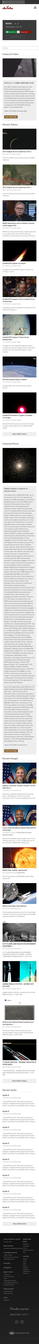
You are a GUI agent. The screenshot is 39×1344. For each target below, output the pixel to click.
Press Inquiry (9, 1289)
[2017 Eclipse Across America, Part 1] (19, 175)
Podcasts (25, 1269)
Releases (25, 1244)
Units (6, 1297)
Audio (24, 1265)
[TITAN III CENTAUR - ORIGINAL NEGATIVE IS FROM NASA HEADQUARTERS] (19, 1050)
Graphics (25, 1267)
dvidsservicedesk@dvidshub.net (13, 1248)
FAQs (5, 1278)
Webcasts (26, 1273)
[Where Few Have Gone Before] (19, 894)
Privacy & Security (9, 1276)
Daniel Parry (21, 873)
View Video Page (10, 117)
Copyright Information (10, 1280)
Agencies (6, 1300)
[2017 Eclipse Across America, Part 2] (19, 140)
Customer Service (9, 1285)
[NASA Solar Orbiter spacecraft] (19, 858)
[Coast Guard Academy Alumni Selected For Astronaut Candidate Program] (19, 816)
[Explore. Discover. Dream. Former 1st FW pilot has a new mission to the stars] (19, 773)
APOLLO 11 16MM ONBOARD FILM (19, 83)
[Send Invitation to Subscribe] (18, 24)
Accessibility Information (11, 1282)
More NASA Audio (19, 1224)
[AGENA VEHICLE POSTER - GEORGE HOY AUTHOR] (19, 972)
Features (7, 1263)
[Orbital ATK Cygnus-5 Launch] (19, 251)
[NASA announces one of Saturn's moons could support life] (19, 211)
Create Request (8, 1291)
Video (24, 1261)
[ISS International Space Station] (19, 367)
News (24, 1263)
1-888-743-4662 (8, 1255)
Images (25, 1259)
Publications (26, 1271)
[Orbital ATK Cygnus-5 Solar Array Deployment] (19, 325)
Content (26, 1256)
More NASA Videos (19, 434)
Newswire (7, 1267)
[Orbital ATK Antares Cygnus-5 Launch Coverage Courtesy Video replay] (19, 403)
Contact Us (7, 1274)
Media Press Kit (8, 1293)
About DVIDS (8, 1272)
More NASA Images (19, 1081)
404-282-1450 (8, 1242)
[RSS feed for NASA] (15, 24)
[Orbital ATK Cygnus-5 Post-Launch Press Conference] (19, 287)
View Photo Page (11, 751)
